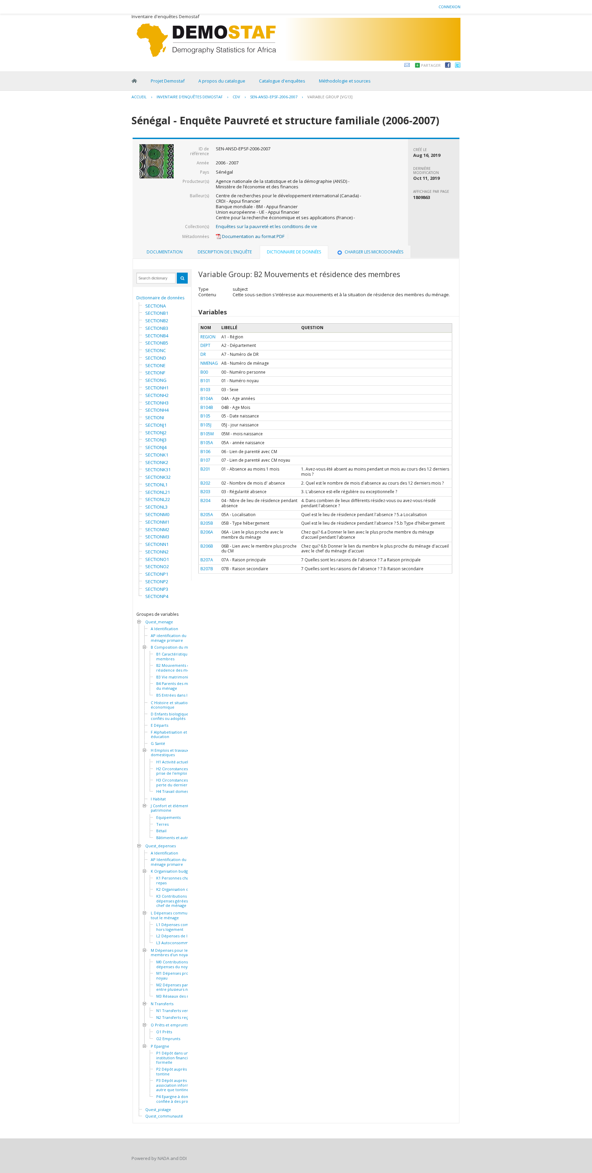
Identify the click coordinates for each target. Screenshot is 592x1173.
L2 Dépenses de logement (180, 936)
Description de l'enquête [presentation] (225, 252)
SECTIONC (155, 350)
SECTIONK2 (156, 462)
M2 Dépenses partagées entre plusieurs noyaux (178, 987)
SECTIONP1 (156, 574)
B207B (206, 569)
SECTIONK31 (158, 469)
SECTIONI (154, 417)
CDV (236, 96)
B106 (205, 451)
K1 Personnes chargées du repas (180, 880)
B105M (207, 434)
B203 (205, 492)
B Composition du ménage (175, 647)
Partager (431, 65)
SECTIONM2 (157, 529)
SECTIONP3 (156, 589)
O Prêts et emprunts (169, 1025)
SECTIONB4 (156, 335)
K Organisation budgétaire (175, 871)
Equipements (168, 817)
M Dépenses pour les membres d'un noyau (170, 952)
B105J (205, 425)
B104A (206, 398)
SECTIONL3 (156, 507)
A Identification (164, 628)
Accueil (139, 96)
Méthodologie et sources (345, 81)
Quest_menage (159, 622)
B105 (205, 416)
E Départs (159, 725)
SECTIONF (155, 372)
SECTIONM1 (157, 522)
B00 (204, 372)
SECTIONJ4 (155, 447)
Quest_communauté (164, 1116)
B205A (206, 514)
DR (203, 354)
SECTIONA (155, 306)
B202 (205, 483)
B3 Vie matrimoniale (175, 677)
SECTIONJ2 (155, 432)
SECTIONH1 (157, 387)
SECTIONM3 (157, 536)
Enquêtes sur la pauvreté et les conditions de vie (266, 226)
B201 (205, 469)
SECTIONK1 (156, 455)
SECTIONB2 (156, 320)
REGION (207, 337)
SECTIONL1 (156, 484)
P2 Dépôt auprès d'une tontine (177, 1071)
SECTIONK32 (158, 477)
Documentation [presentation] (165, 252)
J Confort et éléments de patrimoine (173, 808)
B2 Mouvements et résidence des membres (178, 667)
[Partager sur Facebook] (448, 66)
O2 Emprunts (168, 1038)
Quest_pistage (158, 1109)
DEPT (205, 345)
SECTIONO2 (157, 566)
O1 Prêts (164, 1032)
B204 (205, 500)
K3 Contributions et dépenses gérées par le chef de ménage (177, 901)
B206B (206, 546)
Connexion (449, 6)
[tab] (164, 252)
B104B (206, 407)
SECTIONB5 (156, 343)
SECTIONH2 (157, 395)
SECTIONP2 (156, 581)
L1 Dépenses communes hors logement (178, 927)
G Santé (158, 743)
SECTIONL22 (157, 499)
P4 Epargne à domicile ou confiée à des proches (179, 1098)
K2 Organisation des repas (180, 889)
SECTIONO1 (157, 559)
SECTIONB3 (156, 328)
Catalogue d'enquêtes (282, 81)
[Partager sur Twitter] (457, 66)
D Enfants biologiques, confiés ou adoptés (171, 716)
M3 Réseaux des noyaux (178, 996)
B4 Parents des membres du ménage (179, 685)
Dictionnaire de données (160, 298)
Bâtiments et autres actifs (179, 837)
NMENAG (209, 363)
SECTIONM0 (157, 514)
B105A (206, 443)
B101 (205, 381)
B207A (206, 560)
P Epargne (160, 1046)
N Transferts (162, 1003)
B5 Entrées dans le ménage (181, 695)
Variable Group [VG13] (330, 96)
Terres (162, 824)
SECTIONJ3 (155, 439)
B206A (206, 532)
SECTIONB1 (156, 313)
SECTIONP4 (156, 596)
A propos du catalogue (221, 81)
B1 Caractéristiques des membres (177, 656)
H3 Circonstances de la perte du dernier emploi (178, 782)
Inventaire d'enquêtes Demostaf (190, 96)
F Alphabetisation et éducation (169, 734)
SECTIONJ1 (155, 425)
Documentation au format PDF (252, 236)
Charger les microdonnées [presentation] (374, 252)
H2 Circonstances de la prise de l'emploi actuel (177, 771)
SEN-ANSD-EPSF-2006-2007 (273, 96)
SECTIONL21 (157, 492)
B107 (205, 460)
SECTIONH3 (157, 402)
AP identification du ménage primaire (168, 637)
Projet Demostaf (168, 81)
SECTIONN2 (157, 551)
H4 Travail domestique (177, 791)
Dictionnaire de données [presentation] (294, 252)
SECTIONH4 (157, 410)
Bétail (161, 830)
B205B (206, 523)
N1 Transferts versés (175, 1010)
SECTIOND (155, 358)
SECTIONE (155, 365)
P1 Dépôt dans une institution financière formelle (175, 1058)
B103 (205, 389)
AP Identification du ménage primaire (168, 861)
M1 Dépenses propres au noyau (179, 975)
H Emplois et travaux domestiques (169, 752)
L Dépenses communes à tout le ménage (174, 915)
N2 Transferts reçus (174, 1017)
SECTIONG (155, 380)
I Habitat (158, 799)
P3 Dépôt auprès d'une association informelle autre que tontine (177, 1085)
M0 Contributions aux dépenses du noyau (175, 964)
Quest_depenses (160, 846)
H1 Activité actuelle (174, 762)
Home (134, 81)
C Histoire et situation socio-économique (176, 705)
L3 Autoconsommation (177, 942)
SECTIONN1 (157, 544)
